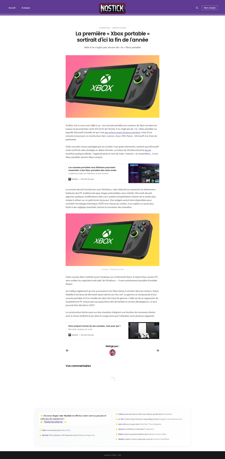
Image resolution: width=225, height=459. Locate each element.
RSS (119, 455)
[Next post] (157, 350)
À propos (26, 8)
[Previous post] (67, 350)
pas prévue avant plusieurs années (122, 132)
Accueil (12, 8)
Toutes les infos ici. (53, 422)
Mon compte (209, 8)
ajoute (148, 150)
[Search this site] (197, 8)
